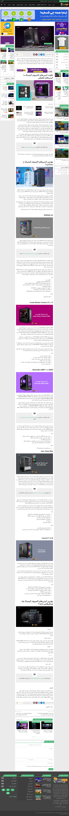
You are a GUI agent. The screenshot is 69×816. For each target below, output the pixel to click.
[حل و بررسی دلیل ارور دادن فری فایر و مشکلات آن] (61, 153)
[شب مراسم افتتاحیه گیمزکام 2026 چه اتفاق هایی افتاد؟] (11, 50)
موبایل (13, 5)
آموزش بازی (65, 56)
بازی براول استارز (29, 799)
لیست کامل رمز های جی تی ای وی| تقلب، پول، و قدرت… (4, 95)
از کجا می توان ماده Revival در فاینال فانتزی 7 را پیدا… (4, 116)
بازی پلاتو (30, 778)
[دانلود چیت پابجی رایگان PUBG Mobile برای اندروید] (61, 125)
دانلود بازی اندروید (65, 108)
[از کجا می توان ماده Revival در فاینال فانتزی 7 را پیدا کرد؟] (11, 116)
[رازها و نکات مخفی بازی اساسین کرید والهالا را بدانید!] (11, 102)
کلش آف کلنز (30, 786)
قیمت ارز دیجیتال (43, 1)
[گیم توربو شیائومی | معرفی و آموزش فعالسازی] (19, 108)
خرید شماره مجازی (9, 81)
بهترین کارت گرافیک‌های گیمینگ (30, 253)
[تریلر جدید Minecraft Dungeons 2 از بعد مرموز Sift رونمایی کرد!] (3, 62)
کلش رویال (30, 783)
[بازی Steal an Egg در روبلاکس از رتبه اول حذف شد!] (11, 62)
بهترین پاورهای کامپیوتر (29, 147)
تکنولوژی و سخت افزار (48, 43)
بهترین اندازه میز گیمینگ (38, 493)
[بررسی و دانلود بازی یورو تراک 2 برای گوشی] (61, 112)
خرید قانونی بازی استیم (62, 170)
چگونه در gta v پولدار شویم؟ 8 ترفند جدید (4, 110)
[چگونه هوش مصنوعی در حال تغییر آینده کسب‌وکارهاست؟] (66, 88)
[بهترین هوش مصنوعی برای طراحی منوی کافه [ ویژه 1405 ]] (58, 75)
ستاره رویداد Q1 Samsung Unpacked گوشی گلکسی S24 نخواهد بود (45, 714)
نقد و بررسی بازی (64, 62)
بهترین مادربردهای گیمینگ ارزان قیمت (28, 417)
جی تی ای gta (29, 794)
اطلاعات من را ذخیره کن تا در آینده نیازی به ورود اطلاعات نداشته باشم (39, 766)
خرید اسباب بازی (64, 174)
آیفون (67, 67)
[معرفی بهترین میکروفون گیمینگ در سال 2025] (39, 114)
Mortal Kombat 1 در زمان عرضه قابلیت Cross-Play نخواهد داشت (24, 714)
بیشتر (9, 5)
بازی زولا (30, 781)
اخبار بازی (11, 48)
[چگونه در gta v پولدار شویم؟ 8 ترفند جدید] (11, 110)
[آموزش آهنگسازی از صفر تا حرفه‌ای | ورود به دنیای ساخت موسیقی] (58, 88)
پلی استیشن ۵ (29, 789)
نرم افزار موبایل (32, 5)
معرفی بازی (65, 59)
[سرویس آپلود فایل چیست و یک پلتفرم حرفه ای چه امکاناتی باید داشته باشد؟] (66, 75)
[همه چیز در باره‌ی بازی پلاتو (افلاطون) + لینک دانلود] (61, 139)
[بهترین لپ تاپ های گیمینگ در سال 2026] (39, 108)
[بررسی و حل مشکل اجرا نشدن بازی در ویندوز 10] (11, 88)
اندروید (66, 65)
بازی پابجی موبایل (29, 796)
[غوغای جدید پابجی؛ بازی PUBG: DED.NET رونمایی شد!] (3, 50)
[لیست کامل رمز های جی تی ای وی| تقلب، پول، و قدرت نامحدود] (11, 95)
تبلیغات (66, 73)
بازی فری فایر (30, 791)
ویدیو (26, 5)
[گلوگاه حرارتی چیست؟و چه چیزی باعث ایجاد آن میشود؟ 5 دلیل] (19, 114)
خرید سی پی (50, 1)
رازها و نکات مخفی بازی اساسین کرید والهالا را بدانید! (4, 103)
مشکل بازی (66, 149)
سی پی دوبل (56, 1)
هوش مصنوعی (20, 5)
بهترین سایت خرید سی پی (62, 172)
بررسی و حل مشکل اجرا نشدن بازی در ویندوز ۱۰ (4, 88)
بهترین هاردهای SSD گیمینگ (36, 678)
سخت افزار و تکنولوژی (42, 5)
